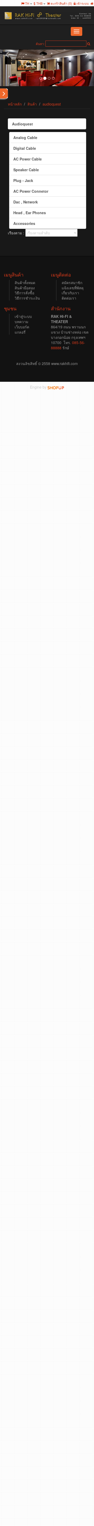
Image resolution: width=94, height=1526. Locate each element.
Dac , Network (25, 201)
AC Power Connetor (30, 191)
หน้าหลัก (15, 104)
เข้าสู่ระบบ (23, 316)
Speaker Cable (26, 169)
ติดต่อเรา (69, 298)
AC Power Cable (27, 159)
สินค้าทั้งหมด (25, 282)
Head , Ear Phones (29, 212)
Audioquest (22, 123)
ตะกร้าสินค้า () (61, 3)
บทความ (21, 321)
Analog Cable (25, 137)
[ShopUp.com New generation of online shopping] (56, 387)
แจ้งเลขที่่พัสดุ (73, 287)
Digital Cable (24, 148)
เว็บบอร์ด (22, 326)
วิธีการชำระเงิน (27, 298)
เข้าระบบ (82, 3)
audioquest (52, 104)
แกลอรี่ (20, 332)
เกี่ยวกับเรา (70, 292)
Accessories (24, 223)
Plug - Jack (23, 180)
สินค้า (32, 104)
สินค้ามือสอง (25, 287)
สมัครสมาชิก (72, 282)
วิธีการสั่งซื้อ (24, 292)
